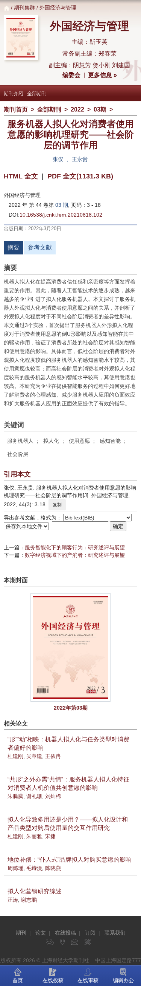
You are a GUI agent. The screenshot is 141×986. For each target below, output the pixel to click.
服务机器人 (20, 441)
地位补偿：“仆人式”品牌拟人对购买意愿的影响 (70, 859)
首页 (17, 980)
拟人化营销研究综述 (35, 891)
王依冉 (53, 756)
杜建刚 (15, 756)
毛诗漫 (34, 868)
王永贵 (80, 159)
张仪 (58, 159)
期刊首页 (16, 109)
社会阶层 (17, 454)
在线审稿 (88, 980)
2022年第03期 (71, 708)
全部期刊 (37, 93)
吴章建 (34, 756)
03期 (100, 109)
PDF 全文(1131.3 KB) (80, 176)
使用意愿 (79, 441)
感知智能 (110, 441)
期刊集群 (24, 8)
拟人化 (51, 441)
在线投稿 (65, 933)
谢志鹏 (29, 900)
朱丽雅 (34, 836)
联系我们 (115, 933)
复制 (57, 504)
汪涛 (13, 900)
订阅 (90, 933)
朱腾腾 (15, 796)
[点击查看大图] (70, 647)
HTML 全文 (21, 176)
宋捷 (50, 836)
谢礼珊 (34, 796)
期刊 (21, 933)
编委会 (71, 75)
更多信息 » (102, 75)
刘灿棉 (53, 796)
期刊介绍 (13, 93)
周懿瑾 (15, 868)
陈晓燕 (53, 868)
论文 (40, 933)
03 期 (61, 205)
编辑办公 (123, 980)
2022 (77, 109)
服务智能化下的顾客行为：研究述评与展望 (75, 547)
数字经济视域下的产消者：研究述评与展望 (75, 555)
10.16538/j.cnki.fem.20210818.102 (61, 215)
